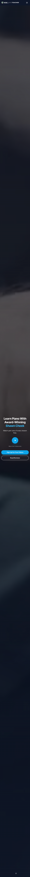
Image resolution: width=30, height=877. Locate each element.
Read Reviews (15, 458)
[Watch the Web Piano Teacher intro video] (15, 440)
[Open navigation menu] (27, 2)
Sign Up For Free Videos (15, 452)
